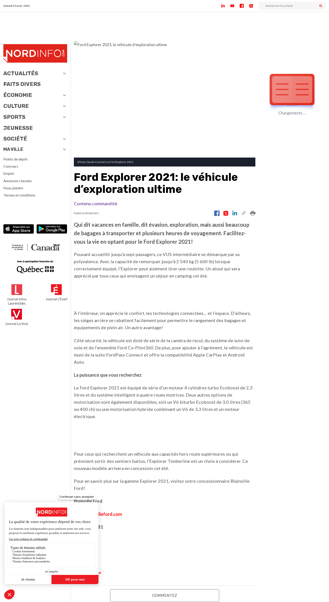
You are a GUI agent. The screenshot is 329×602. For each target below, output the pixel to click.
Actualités (20, 73)
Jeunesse (18, 128)
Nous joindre (13, 188)
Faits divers (22, 84)
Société (15, 139)
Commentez (164, 595)
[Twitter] (253, 6)
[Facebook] (244, 6)
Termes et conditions (19, 195)
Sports (14, 117)
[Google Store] (51, 229)
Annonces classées (17, 181)
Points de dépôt (15, 159)
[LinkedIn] (225, 6)
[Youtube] (235, 6)
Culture (16, 106)
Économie (17, 95)
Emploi (8, 173)
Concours (10, 166)
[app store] (18, 229)
